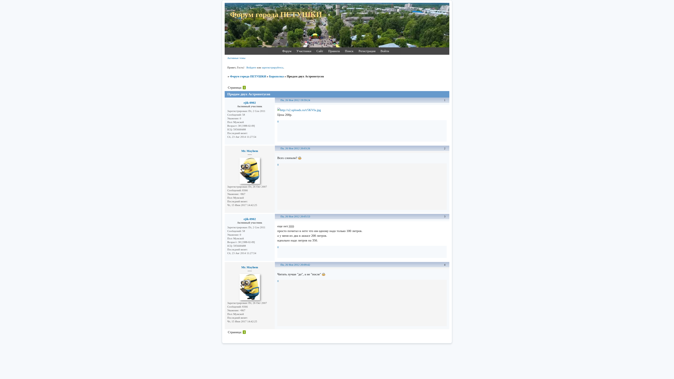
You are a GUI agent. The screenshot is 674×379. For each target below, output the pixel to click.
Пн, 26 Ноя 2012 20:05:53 (295, 216)
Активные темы (236, 58)
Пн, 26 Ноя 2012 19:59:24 (295, 100)
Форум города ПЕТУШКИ (248, 76)
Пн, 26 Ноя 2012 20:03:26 (295, 148)
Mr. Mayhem (249, 151)
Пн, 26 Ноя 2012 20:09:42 (295, 264)
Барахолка (276, 76)
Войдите (251, 67)
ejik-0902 (250, 102)
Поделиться (278, 102)
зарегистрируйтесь (272, 67)
